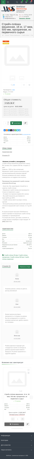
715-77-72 (11, 15)
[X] (11, 130)
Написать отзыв (25, 267)
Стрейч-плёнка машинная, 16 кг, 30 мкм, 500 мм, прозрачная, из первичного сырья (17, 397)
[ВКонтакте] (5, 130)
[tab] (11, 428)
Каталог (7, 35)
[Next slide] (31, 397)
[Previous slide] (2, 397)
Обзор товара (7, 148)
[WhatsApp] (15, 130)
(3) (14, 85)
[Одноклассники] (7, 130)
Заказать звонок (24, 18)
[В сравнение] (28, 373)
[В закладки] (28, 370)
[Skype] (17, 130)
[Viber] (13, 130)
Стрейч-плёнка (25, 35)
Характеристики (7, 152)
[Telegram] (20, 130)
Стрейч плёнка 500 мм (17, 257)
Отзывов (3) (5, 155)
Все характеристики (26, 134)
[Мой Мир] (9, 130)
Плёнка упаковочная (15, 35)
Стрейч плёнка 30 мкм (11, 255)
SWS (13, 89)
